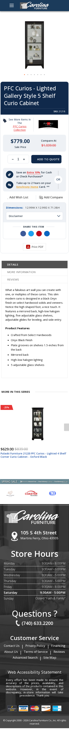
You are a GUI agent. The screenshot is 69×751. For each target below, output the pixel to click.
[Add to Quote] (46, 159)
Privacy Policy (35, 646)
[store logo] (34, 5)
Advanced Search (25, 657)
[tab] (35, 264)
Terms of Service (36, 652)
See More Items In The (20, 125)
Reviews (13, 279)
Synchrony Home (27, 187)
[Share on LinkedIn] (47, 233)
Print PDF (34, 247)
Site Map (49, 657)
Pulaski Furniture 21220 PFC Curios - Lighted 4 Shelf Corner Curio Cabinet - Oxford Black (33, 455)
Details (12, 264)
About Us (11, 652)
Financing (58, 646)
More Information (21, 272)
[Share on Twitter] (31, 233)
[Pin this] (39, 233)
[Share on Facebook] (23, 233)
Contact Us (12, 646)
